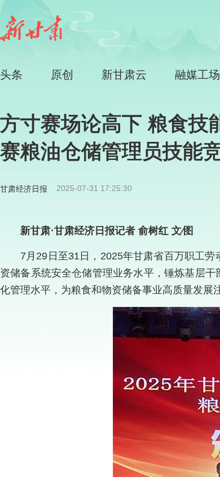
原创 (62, 74)
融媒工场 (197, 74)
